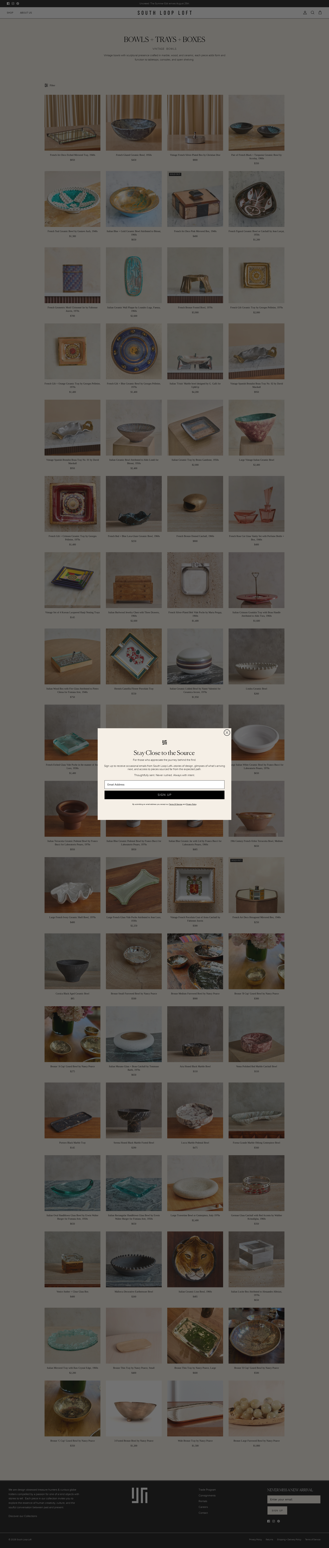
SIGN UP (165, 795)
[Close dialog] (227, 733)
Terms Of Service (175, 804)
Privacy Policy (191, 804)
